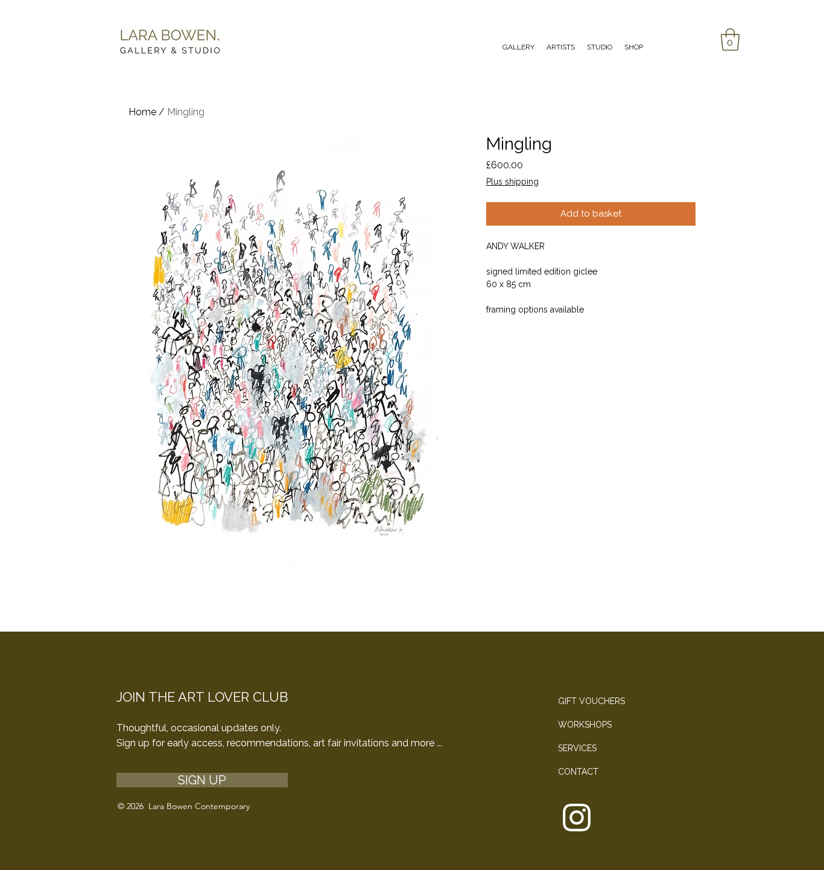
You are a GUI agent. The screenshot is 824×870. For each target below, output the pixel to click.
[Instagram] (576, 817)
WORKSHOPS (585, 724)
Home (142, 112)
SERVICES (577, 748)
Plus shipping (512, 181)
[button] (730, 39)
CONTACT (578, 771)
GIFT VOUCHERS (591, 701)
